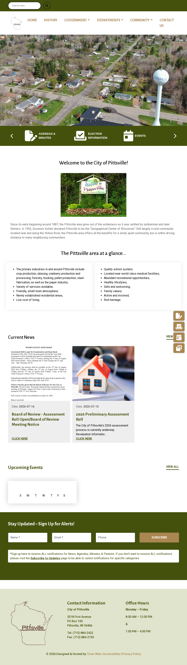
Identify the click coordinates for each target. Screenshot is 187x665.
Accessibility (111, 654)
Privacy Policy (131, 654)
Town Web (94, 654)
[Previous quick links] (12, 136)
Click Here (20, 438)
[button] (79, 20)
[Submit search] (47, 5)
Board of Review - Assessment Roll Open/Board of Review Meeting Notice (38, 419)
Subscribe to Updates (45, 558)
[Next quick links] (175, 136)
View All (172, 336)
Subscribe (159, 537)
